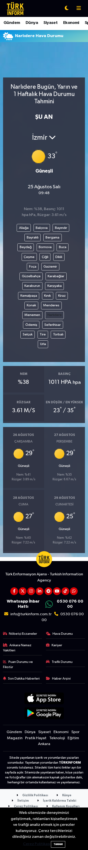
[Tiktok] (65, 591)
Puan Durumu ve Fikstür (18, 664)
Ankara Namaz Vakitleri (17, 647)
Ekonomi (71, 23)
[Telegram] (48, 591)
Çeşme (29, 257)
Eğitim (73, 738)
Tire (43, 334)
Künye (66, 795)
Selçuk (28, 334)
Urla (43, 344)
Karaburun (32, 286)
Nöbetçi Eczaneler (23, 633)
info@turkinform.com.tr (31, 614)
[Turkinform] (15, 8)
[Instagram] (31, 591)
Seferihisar (52, 325)
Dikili (58, 257)
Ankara (44, 744)
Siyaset (50, 23)
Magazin (15, 738)
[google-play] (44, 714)
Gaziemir (50, 266)
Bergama (52, 237)
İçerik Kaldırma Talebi (59, 800)
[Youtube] (57, 591)
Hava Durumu (63, 633)
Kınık (47, 295)
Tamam (58, 844)
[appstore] (44, 699)
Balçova (42, 228)
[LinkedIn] (39, 591)
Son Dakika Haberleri (24, 678)
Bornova (45, 247)
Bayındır (61, 228)
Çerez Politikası (25, 806)
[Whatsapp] (74, 591)
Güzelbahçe (31, 276)
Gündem (12, 23)
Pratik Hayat (35, 738)
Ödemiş (31, 325)
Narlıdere (54, 315)
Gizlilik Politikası (35, 795)
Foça (32, 266)
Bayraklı (32, 237)
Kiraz (62, 295)
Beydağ (26, 247)
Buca (62, 247)
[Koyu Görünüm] (67, 9)
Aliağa (24, 228)
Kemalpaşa (28, 295)
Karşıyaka (54, 286)
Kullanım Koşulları (65, 806)
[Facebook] (14, 591)
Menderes (51, 305)
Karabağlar (56, 276)
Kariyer (57, 645)
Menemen (32, 315)
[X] (23, 591)
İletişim (23, 800)
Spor (75, 732)
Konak (31, 305)
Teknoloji (57, 738)
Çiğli (45, 257)
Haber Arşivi (61, 678)
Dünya (32, 23)
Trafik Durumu (62, 662)
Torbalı (58, 334)
